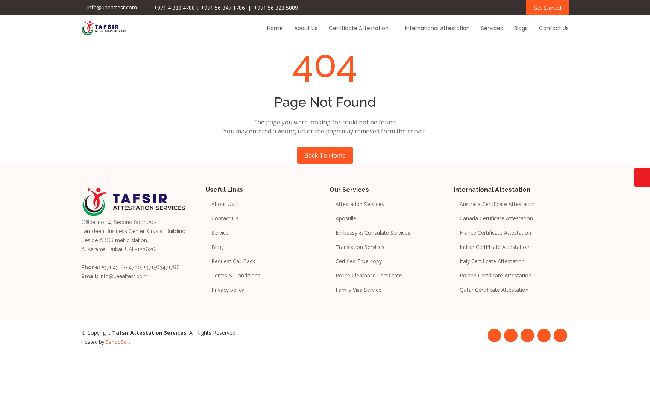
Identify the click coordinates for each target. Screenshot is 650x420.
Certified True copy (359, 261)
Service (220, 232)
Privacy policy (227, 290)
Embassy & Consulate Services (373, 232)
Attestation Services (360, 204)
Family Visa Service (358, 290)
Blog (217, 247)
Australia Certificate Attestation (498, 204)
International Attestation (437, 28)
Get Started (547, 7)
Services (492, 28)
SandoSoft (118, 341)
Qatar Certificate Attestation (494, 290)
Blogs (521, 28)
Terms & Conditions (235, 275)
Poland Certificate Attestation (496, 275)
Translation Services (360, 247)
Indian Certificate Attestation (494, 247)
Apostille (346, 218)
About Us (305, 28)
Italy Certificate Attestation (492, 261)
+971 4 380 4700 (174, 7)
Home (275, 28)
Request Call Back (233, 261)
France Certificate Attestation (495, 232)
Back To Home (325, 155)
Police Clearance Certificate (369, 275)
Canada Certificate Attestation (496, 218)
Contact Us (554, 28)
